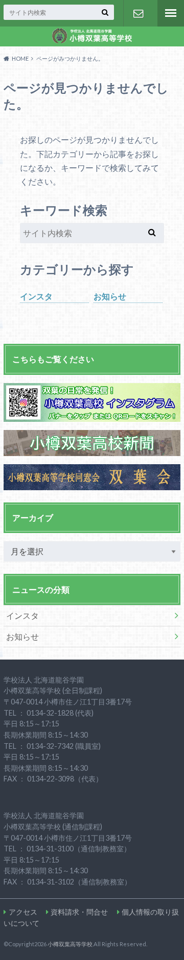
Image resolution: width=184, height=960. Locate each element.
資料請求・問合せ (138, 13)
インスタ (36, 296)
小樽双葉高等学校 (70, 944)
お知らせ (110, 296)
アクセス (23, 911)
